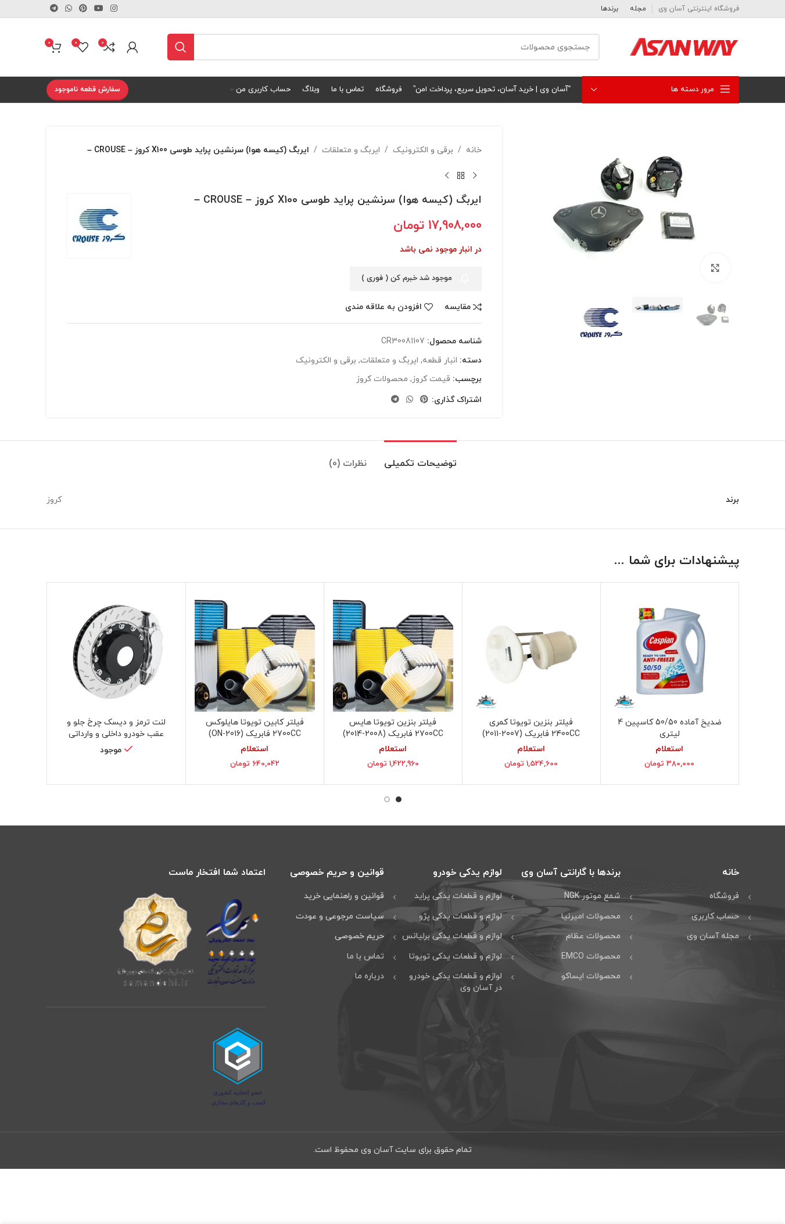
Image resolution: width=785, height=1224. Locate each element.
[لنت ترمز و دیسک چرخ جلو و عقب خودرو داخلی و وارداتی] (116, 651)
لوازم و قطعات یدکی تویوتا (455, 956)
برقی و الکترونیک (423, 150)
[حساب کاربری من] (132, 47)
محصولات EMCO (591, 956)
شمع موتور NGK (592, 896)
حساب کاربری (715, 916)
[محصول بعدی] (447, 175)
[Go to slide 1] (399, 799)
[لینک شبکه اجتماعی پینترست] (83, 9)
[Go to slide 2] (387, 799)
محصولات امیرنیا (591, 916)
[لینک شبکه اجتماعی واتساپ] (69, 9)
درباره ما (369, 976)
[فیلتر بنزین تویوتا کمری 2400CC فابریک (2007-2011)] (531, 651)
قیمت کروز (431, 379)
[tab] (420, 458)
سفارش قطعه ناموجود (87, 89)
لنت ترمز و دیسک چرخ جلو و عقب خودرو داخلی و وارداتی (116, 728)
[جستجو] (180, 47)
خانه (474, 150)
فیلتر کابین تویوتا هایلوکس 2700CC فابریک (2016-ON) (255, 728)
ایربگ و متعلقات (351, 150)
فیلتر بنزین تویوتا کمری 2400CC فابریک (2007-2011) (531, 728)
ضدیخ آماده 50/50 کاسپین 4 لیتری (670, 728)
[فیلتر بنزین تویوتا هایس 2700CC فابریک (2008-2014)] (393, 651)
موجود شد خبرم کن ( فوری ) (406, 278)
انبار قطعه (439, 360)
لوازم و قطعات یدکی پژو (460, 916)
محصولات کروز (382, 379)
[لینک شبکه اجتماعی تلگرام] (54, 9)
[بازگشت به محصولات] (461, 175)
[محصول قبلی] (475, 175)
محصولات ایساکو (591, 976)
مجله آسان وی (713, 936)
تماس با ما (365, 956)
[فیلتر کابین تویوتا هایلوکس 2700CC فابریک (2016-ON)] (255, 651)
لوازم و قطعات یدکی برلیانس (452, 936)
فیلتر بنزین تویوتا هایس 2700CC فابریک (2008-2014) (393, 728)
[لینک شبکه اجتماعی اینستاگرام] (114, 9)
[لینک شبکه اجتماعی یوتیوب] (99, 9)
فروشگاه (724, 896)
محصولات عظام (593, 936)
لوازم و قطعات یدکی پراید (458, 896)
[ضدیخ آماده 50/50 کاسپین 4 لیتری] (670, 651)
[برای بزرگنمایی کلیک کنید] (715, 267)
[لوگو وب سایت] (684, 46)
